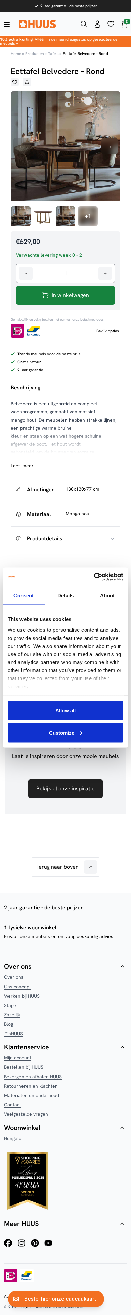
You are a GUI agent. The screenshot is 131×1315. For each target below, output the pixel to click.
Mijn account (17, 1058)
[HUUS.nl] (45, 24)
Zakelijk (12, 1015)
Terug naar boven (57, 866)
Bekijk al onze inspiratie (65, 788)
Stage (10, 1005)
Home (16, 53)
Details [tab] (65, 595)
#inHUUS (13, 1034)
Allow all (65, 710)
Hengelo (12, 1138)
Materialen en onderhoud (31, 1095)
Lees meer (22, 466)
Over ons (14, 977)
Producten (34, 53)
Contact (12, 1105)
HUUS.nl (26, 1307)
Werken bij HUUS (22, 996)
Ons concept (17, 986)
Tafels (53, 53)
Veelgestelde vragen (26, 1114)
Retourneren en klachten (31, 1086)
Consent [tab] (23, 595)
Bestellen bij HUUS (23, 1067)
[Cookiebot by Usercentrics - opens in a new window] (94, 576)
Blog (8, 1024)
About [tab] (107, 595)
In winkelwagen (70, 295)
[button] (15, 82)
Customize (61, 732)
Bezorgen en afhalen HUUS (33, 1076)
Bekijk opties (107, 331)
